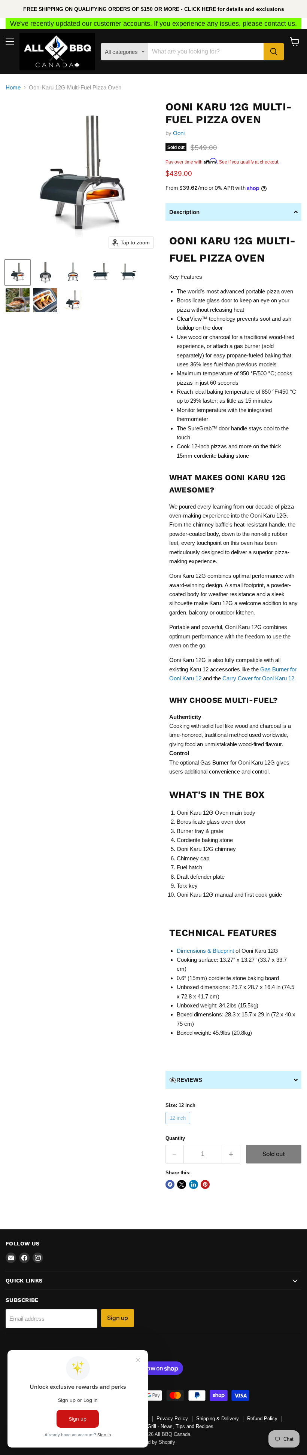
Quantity (175, 1138)
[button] (17, 272)
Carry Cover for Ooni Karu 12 (258, 678)
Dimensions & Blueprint (205, 951)
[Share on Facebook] (169, 1184)
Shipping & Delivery (217, 1418)
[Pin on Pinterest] (205, 1184)
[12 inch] (178, 1126)
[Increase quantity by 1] (231, 1154)
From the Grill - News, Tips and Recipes (170, 1426)
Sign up (117, 1317)
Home (13, 87)
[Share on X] (181, 1184)
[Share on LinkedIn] (193, 1184)
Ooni (179, 133)
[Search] (274, 51)
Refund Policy (262, 1418)
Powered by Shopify (153, 1442)
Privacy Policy (172, 1418)
